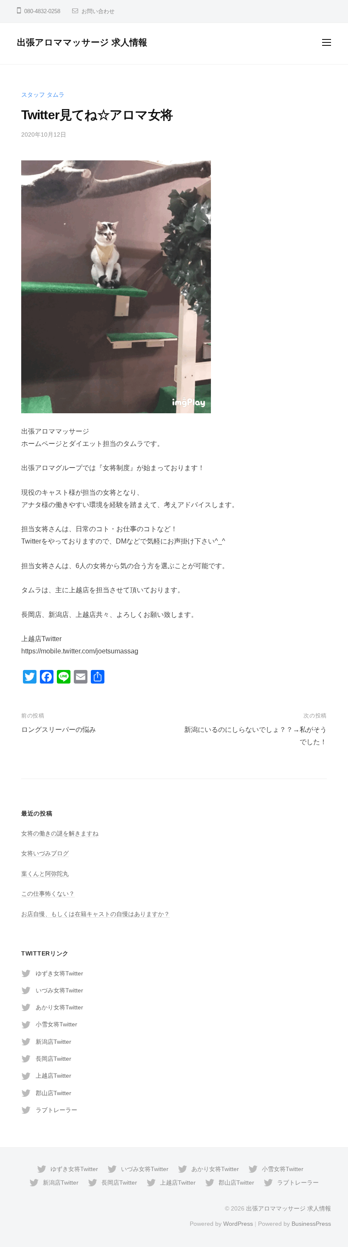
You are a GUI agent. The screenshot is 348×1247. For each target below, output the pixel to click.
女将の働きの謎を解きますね (59, 833)
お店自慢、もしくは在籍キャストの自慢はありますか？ (95, 914)
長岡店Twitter (53, 1058)
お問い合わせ (98, 11)
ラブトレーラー (56, 1110)
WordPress (238, 1224)
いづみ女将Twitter (59, 990)
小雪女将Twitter (56, 1024)
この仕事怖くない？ (48, 893)
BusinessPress (311, 1224)
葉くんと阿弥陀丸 (45, 873)
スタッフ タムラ (43, 94)
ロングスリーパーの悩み (58, 729)
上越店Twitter (53, 1075)
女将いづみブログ (45, 853)
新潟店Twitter (53, 1041)
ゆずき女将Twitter (59, 973)
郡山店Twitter (53, 1093)
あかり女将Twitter (59, 1007)
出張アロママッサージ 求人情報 (82, 42)
